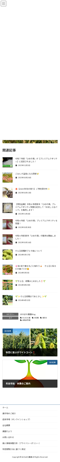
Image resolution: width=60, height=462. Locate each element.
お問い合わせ (8, 437)
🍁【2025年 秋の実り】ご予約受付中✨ (32, 189)
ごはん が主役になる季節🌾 (27, 174)
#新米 (44, 318)
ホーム (5, 407)
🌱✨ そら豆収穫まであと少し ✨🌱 (31, 296)
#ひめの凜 (26, 318)
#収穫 (36, 318)
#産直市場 (26, 320)
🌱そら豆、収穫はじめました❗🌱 (30, 281)
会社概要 (6, 425)
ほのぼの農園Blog (27, 314)
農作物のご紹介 (9, 413)
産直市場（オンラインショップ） (16, 419)
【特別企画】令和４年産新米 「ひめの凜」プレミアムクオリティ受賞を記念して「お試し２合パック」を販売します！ (36, 207)
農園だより (7, 431)
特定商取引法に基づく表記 (13, 449)
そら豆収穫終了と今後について (28, 251)
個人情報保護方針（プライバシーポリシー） (21, 443)
